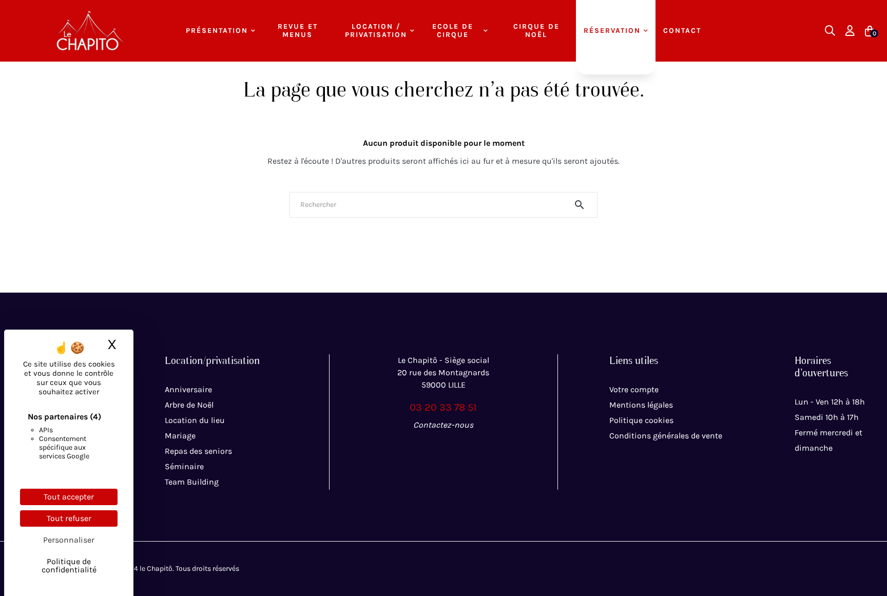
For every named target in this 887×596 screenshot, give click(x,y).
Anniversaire (188, 389)
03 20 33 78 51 (443, 407)
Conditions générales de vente (665, 435)
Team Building (192, 482)
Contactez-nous (443, 425)
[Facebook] (421, 447)
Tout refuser (69, 518)
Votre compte (634, 389)
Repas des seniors (198, 451)
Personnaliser (68, 540)
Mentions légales (641, 405)
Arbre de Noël (189, 405)
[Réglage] (850, 31)
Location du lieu (195, 420)
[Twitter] (443, 447)
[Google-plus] (466, 447)
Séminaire (184, 466)
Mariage (180, 435)
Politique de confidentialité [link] (69, 565)
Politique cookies (641, 420)
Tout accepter (69, 497)
